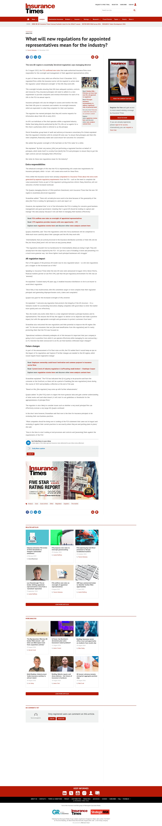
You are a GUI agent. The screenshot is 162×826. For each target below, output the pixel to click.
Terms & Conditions (55, 799)
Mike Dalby (81, 648)
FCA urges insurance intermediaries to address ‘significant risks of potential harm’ (90, 103)
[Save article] (96, 57)
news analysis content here (80, 226)
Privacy (66, 799)
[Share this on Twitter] (31, 57)
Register (115, 4)
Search (134, 10)
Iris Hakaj (31, 683)
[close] (98, 53)
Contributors (76, 799)
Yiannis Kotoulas (32, 50)
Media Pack (87, 799)
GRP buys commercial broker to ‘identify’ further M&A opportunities (86, 585)
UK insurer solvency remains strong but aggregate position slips (87, 676)
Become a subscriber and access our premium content (90, 111)
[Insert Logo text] (40, 13)
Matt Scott (81, 683)
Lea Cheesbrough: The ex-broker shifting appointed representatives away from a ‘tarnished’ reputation (37, 586)
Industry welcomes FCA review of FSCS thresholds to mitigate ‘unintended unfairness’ (37, 550)
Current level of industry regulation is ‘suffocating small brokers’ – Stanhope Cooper (63, 369)
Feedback (126, 799)
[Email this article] (39, 57)
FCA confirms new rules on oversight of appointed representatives (57, 218)
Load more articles (62, 604)
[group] (131, 19)
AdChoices (96, 799)
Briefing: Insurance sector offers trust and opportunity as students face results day (86, 641)
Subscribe (123, 4)
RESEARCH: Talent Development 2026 (113, 24)
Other (51, 504)
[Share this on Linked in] (35, 57)
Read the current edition (122, 98)
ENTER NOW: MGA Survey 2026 (91, 24)
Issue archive (44, 504)
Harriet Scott (32, 650)
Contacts (42, 799)
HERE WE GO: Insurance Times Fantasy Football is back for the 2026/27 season (56, 24)
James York (56, 683)
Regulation (59, 504)
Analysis (29, 33)
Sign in (75, 53)
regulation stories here (46, 226)
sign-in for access (121, 125)
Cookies (104, 799)
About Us (34, 799)
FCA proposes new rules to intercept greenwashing (61, 549)
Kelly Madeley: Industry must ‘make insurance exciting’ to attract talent (37, 676)
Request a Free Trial (102, 4)
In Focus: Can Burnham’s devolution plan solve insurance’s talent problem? (61, 641)
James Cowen (57, 648)
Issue (36, 504)
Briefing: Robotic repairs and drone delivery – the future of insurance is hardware (62, 676)
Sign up (30, 454)
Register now (122, 118)
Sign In (131, 4)
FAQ (119, 799)
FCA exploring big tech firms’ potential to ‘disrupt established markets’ (86, 550)
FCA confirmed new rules (51, 70)
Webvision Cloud (85, 822)
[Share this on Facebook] (27, 57)
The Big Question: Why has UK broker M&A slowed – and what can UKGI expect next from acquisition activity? (37, 642)
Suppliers (66, 504)
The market (74, 504)
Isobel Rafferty (57, 555)
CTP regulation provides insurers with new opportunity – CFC (55, 222)
